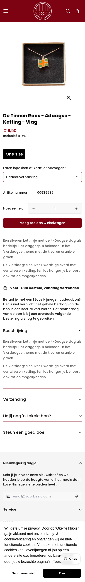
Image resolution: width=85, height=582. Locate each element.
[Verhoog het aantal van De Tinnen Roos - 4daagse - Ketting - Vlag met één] (76, 208)
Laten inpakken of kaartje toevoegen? (34, 168)
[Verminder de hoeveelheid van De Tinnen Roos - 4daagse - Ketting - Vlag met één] (33, 208)
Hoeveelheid (13, 208)
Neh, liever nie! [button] (23, 573)
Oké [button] (62, 573)
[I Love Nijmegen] (43, 11)
